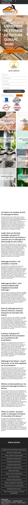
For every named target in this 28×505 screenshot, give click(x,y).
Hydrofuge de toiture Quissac (14, 488)
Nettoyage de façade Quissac (14, 461)
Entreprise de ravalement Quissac (14, 467)
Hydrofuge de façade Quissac (14, 464)
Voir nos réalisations (14, 51)
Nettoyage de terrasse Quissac (14, 458)
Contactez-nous (5, 503)
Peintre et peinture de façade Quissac (14, 455)
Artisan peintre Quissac (14, 470)
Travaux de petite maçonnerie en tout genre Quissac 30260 (14, 492)
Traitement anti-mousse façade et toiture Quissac (14, 449)
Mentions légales (21, 502)
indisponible (7, 1)
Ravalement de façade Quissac (14, 479)
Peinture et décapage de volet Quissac (14, 482)
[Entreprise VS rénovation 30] (10, 9)
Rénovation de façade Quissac (14, 452)
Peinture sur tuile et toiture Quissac (14, 473)
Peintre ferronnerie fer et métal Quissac (14, 485)
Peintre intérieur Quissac (14, 476)
